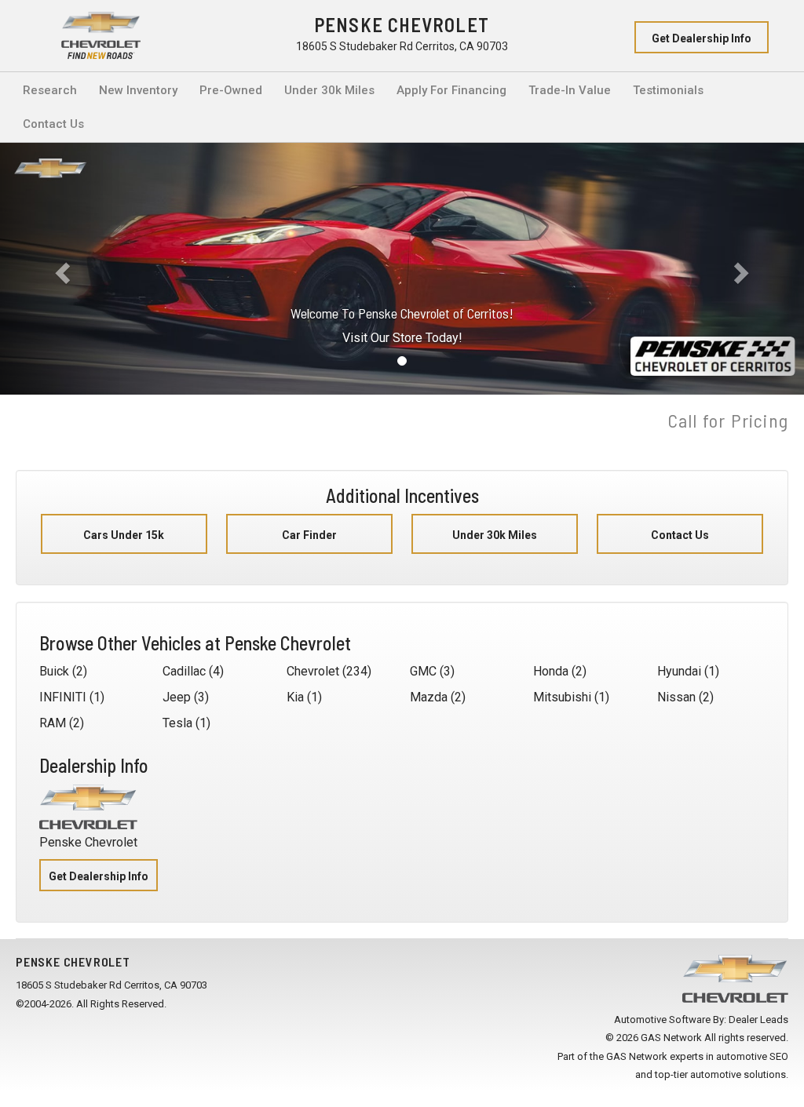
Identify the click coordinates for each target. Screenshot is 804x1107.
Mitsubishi (562, 697)
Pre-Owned (230, 90)
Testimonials (668, 90)
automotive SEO (752, 1056)
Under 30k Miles (329, 90)
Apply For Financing (451, 90)
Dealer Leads (758, 1019)
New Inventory (138, 90)
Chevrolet (313, 671)
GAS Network (636, 1056)
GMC (423, 671)
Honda (550, 671)
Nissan (676, 697)
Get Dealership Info (701, 38)
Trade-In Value (569, 90)
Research (50, 90)
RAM (52, 723)
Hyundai (679, 671)
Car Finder (309, 535)
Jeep (177, 697)
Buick (54, 671)
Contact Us (53, 124)
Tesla (177, 723)
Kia (295, 697)
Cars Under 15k (123, 535)
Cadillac (184, 671)
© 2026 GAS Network (653, 1037)
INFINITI (62, 697)
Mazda (429, 697)
